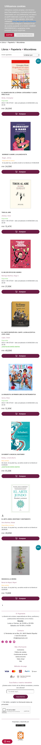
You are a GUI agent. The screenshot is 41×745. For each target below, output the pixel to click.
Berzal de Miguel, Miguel (9, 582)
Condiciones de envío (20, 654)
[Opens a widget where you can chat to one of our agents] (7, 741)
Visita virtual (20, 659)
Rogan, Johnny (6, 158)
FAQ (20, 661)
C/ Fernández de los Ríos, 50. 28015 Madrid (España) (20, 633)
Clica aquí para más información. (24, 21)
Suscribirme (20, 697)
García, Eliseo (6, 398)
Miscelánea (21, 42)
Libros (3, 42)
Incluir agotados (7, 54)
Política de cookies (20, 652)
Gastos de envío (21, 656)
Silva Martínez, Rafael (8, 522)
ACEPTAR (9, 35)
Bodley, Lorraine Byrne (9, 458)
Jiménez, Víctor (6, 216)
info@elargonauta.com (21, 638)
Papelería (11, 42)
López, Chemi (6, 337)
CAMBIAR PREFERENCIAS (24, 35)
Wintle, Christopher (7, 98)
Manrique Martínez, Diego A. (10, 276)
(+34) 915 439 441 (20, 635)
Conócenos (20, 650)
